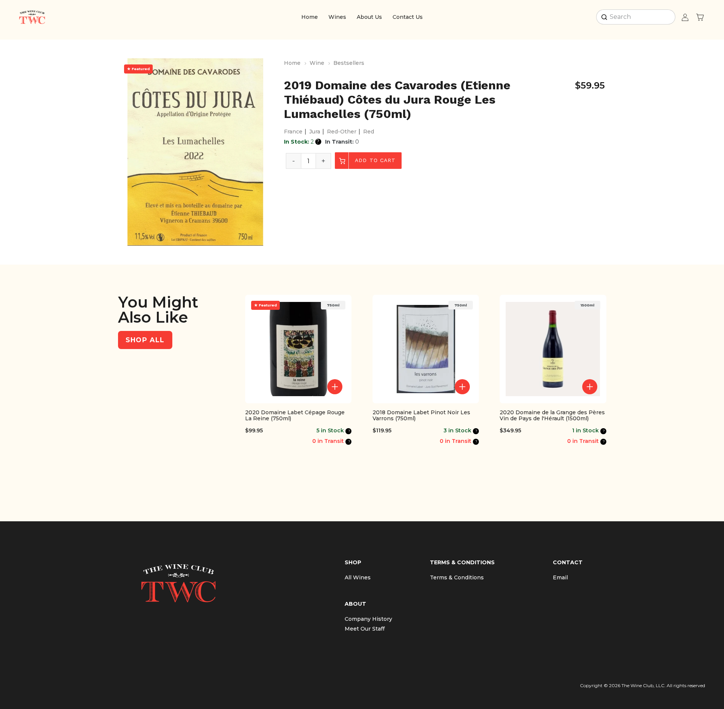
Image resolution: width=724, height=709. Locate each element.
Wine (317, 63)
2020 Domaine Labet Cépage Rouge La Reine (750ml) (295, 415)
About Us (369, 17)
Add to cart (374, 160)
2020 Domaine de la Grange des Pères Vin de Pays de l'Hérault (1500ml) (552, 415)
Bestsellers (348, 63)
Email (560, 577)
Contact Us (408, 17)
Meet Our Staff (365, 628)
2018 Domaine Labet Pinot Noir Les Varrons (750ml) (421, 415)
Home (309, 17)
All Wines (358, 577)
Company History (368, 619)
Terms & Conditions (457, 577)
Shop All (145, 340)
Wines (337, 17)
